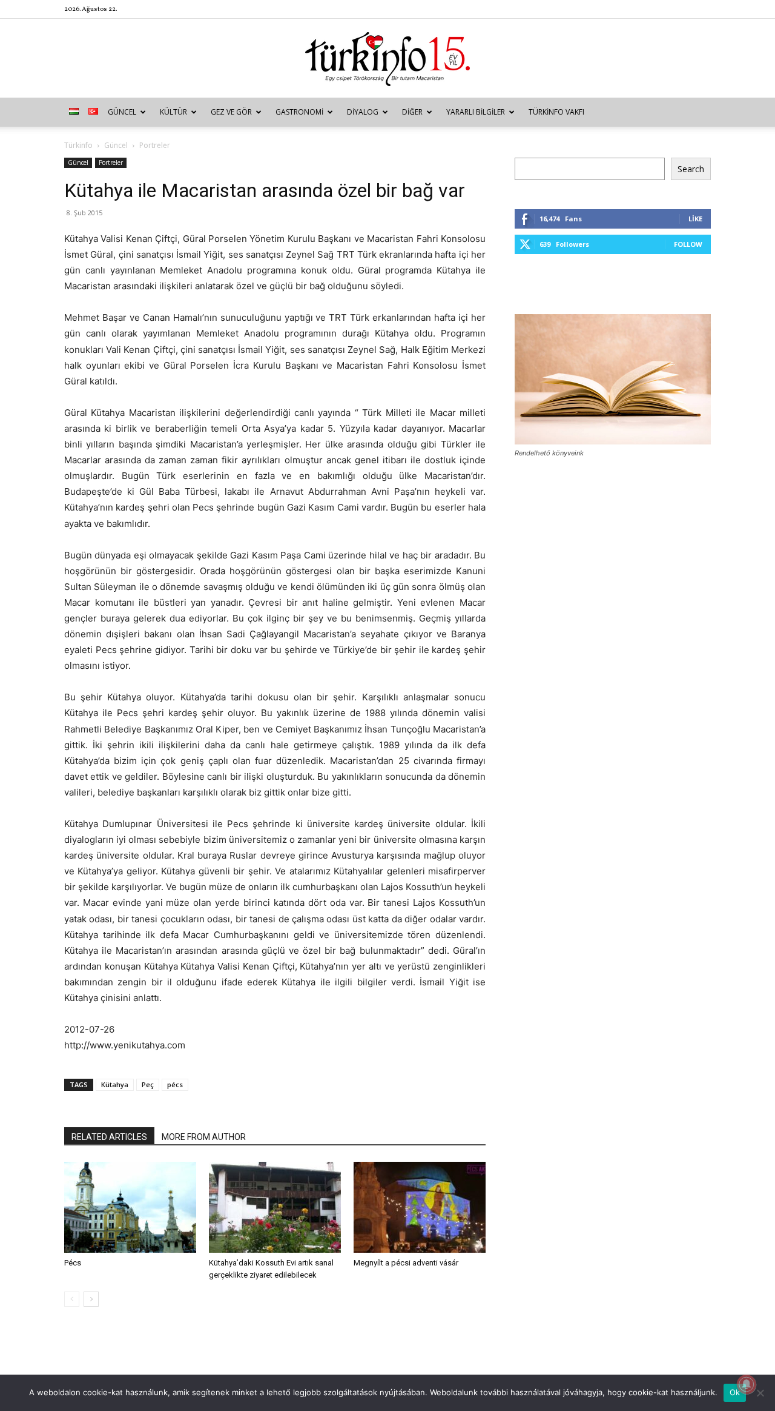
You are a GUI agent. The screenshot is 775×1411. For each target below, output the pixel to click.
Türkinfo (78, 145)
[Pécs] (130, 1207)
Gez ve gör (231, 112)
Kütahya (114, 1084)
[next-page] (91, 1299)
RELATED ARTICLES (109, 1137)
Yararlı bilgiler (475, 112)
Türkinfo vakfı (556, 112)
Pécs (72, 1262)
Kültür (173, 112)
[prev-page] (71, 1299)
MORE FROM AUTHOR (204, 1137)
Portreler (111, 162)
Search (691, 169)
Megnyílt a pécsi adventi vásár (406, 1262)
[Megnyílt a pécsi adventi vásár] (420, 1207)
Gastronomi (299, 112)
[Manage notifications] (746, 1384)
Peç (148, 1084)
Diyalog (362, 112)
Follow (688, 244)
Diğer (412, 112)
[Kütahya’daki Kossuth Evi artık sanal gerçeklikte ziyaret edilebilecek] (275, 1207)
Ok (735, 1392)
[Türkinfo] (387, 59)
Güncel (122, 112)
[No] (760, 1393)
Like (695, 218)
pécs (175, 1084)
